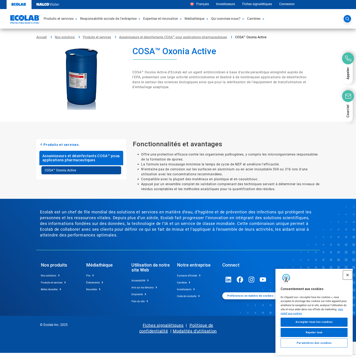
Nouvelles (91, 289)
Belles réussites (49, 289)
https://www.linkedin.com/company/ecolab (228, 279)
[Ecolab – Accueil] (25, 20)
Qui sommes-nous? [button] (225, 19)
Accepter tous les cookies (314, 322)
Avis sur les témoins (142, 287)
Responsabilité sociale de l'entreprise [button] (108, 19)
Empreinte (137, 294)
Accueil (41, 37)
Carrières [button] (254, 19)
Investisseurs (225, 4)
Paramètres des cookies (314, 342)
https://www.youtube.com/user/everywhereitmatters (263, 279)
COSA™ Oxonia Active (60, 170)
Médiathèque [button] (194, 19)
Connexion (287, 4)
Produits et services (97, 37)
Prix (88, 275)
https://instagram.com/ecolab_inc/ (251, 279)
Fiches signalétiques (257, 4)
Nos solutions (65, 37)
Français (202, 4)
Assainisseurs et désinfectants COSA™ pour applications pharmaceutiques (173, 37)
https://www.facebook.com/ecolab (240, 279)
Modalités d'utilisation (195, 331)
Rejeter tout (314, 332)
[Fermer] (347, 275)
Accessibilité (138, 280)
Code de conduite (186, 296)
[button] (76, 19)
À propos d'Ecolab (187, 275)
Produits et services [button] (59, 19)
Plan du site (138, 301)
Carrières (182, 282)
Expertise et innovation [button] (160, 19)
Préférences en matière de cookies (250, 295)
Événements (93, 282)
